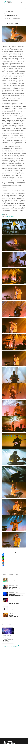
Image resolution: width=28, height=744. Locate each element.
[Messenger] (14, 555)
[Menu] (24, 2)
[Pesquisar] (21, 2)
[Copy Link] (14, 564)
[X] (14, 556)
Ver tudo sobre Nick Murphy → (11, 646)
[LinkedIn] (14, 562)
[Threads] (14, 559)
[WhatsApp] (14, 558)
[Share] (14, 565)
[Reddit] (14, 561)
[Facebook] (14, 553)
